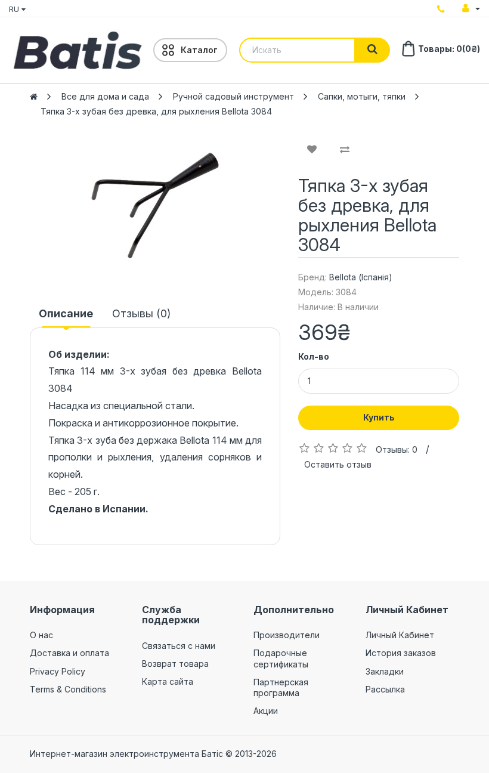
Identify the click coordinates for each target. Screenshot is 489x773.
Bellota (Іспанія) (360, 277)
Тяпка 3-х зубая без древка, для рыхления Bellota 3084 (156, 111)
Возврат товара (175, 663)
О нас (41, 635)
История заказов (401, 653)
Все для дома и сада (105, 96)
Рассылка (385, 689)
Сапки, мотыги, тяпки (362, 96)
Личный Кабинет (400, 635)
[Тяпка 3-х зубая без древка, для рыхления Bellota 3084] (155, 205)
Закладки (385, 671)
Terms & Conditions (68, 689)
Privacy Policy (57, 671)
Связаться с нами (178, 646)
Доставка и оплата (69, 653)
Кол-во (313, 356)
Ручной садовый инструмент (233, 96)
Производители (286, 635)
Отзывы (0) (141, 313)
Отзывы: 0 (396, 449)
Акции (265, 711)
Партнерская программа (280, 687)
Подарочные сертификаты (280, 658)
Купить (379, 417)
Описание (66, 313)
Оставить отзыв (338, 464)
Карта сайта (167, 681)
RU (15, 9)
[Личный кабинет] (471, 8)
